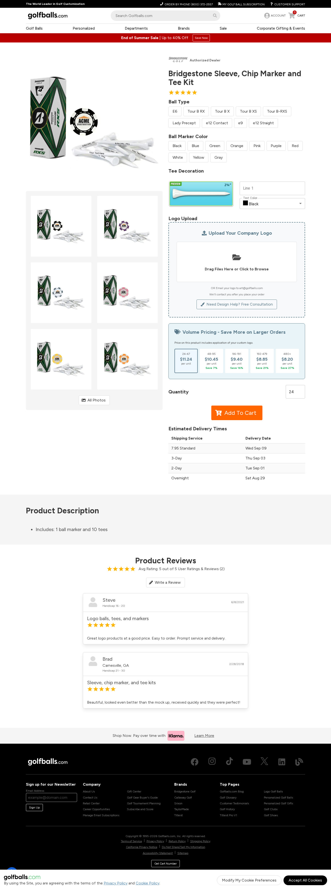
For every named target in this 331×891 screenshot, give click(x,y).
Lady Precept (184, 123)
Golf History (227, 809)
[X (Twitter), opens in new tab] (264, 761)
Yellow (198, 157)
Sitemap (182, 853)
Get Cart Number (165, 863)
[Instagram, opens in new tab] (212, 761)
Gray (218, 157)
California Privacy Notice (141, 847)
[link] (274, 15)
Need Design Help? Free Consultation (239, 304)
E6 (175, 111)
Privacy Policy (115, 883)
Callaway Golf (183, 797)
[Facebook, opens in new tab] (194, 761)
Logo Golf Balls (273, 791)
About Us (89, 791)
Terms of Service (131, 841)
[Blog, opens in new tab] (299, 761)
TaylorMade (181, 809)
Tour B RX (196, 111)
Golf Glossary (228, 797)
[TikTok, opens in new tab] (229, 761)
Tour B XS (248, 111)
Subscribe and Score (140, 809)
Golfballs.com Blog (232, 791)
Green (214, 145)
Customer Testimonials (234, 803)
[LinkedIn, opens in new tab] (282, 761)
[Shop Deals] (165, 38)
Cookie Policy (147, 883)
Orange (236, 145)
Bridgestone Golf (185, 791)
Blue (195, 145)
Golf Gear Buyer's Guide (142, 797)
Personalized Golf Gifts (278, 803)
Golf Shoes (271, 815)
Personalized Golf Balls (278, 797)
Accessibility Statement (158, 853)
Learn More (204, 735)
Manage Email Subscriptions (101, 815)
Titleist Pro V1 (228, 815)
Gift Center (134, 791)
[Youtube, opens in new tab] (247, 761)
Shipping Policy (200, 841)
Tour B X (222, 111)
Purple (276, 145)
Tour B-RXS (277, 111)
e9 (240, 123)
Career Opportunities (96, 809)
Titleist (178, 815)
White (178, 157)
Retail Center (91, 803)
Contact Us (90, 797)
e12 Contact (217, 123)
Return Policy (177, 841)
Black (177, 145)
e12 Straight (263, 123)
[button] (215, 15)
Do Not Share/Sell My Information (183, 847)
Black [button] (254, 204)
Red (295, 145)
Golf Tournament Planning (144, 803)
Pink (256, 145)
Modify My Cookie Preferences (249, 880)
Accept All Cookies (305, 880)
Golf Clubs (270, 809)
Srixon (178, 803)
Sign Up (34, 807)
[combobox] (165, 15)
